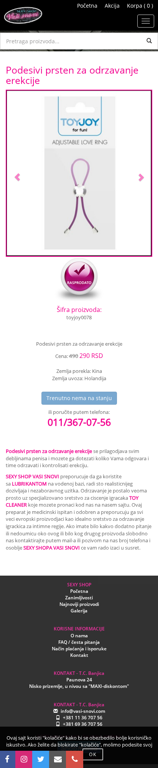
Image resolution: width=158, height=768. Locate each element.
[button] (17, 173)
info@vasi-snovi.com (83, 711)
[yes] (149, 41)
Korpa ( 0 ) (140, 5)
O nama (79, 635)
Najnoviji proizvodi (79, 604)
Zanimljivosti (79, 597)
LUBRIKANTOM (29, 483)
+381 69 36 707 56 (82, 724)
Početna (87, 5)
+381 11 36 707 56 (82, 717)
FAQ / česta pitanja (79, 642)
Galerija (79, 610)
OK (93, 754)
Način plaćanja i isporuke (79, 648)
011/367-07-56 (79, 421)
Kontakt (79, 655)
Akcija (112, 5)
